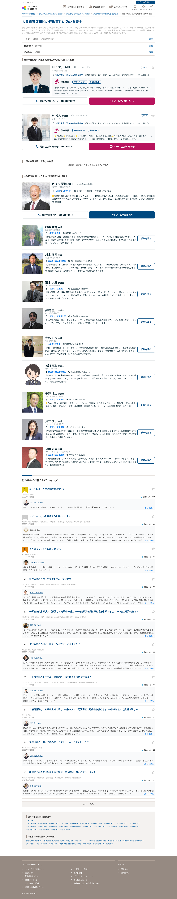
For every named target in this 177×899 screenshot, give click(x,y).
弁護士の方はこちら (145, 2)
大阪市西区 (64, 823)
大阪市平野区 (44, 830)
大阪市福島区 (42, 823)
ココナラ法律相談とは (35, 869)
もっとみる (88, 804)
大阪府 (58, 191)
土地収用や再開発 (114, 841)
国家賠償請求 (108, 844)
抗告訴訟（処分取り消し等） (63, 841)
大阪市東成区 (31, 827)
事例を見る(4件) (79, 82)
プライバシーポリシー (83, 876)
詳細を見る (146, 238)
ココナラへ (28, 2)
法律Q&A (29, 873)
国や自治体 (139, 841)
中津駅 (72, 399)
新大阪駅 (75, 316)
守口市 (57, 344)
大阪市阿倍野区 (75, 827)
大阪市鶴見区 (135, 827)
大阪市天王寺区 (96, 823)
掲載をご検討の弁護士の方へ (86, 883)
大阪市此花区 (54, 823)
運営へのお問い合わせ (35, 887)
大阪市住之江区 (32, 830)
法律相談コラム (32, 876)
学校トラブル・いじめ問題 (85, 841)
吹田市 (57, 233)
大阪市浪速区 (109, 823)
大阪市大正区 (84, 823)
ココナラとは (31, 880)
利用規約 (78, 873)
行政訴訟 (44, 844)
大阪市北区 (66, 191)
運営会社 (124, 869)
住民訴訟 (47, 841)
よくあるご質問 (32, 883)
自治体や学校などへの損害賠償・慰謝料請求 (84, 844)
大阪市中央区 (65, 830)
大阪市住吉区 (88, 827)
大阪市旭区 (53, 827)
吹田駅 (68, 233)
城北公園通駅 (76, 261)
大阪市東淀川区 (61, 75)
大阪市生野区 (42, 827)
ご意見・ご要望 (81, 869)
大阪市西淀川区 (121, 823)
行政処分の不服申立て (34, 841)
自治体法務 (53, 844)
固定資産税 (62, 844)
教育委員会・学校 (32, 844)
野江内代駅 (75, 372)
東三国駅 (75, 289)
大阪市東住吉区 (100, 827)
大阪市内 (29, 820)
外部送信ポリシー (81, 880)
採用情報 (124, 873)
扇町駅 (80, 191)
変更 (151, 39)
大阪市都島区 (60, 261)
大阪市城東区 (63, 827)
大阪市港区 (74, 823)
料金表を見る (94, 82)
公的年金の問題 (128, 841)
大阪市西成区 (112, 827)
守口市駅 (69, 344)
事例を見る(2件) (79, 130)
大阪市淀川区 (60, 289)
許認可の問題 (101, 841)
